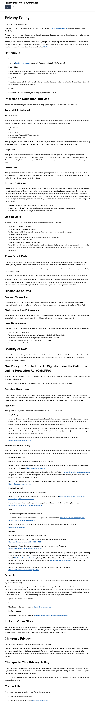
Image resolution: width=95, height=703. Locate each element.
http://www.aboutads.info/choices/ (25, 558)
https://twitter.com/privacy (16, 527)
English (7, 7)
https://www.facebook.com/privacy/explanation (23, 570)
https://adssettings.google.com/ (36, 468)
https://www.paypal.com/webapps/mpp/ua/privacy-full (50, 615)
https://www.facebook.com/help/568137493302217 (25, 549)
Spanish (16, 7)
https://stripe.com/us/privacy (42, 607)
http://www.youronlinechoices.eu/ (60, 560)
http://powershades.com (59, 28)
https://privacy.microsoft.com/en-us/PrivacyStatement (25, 505)
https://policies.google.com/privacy (19, 440)
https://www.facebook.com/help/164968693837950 (25, 542)
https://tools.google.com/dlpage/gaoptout (76, 472)
